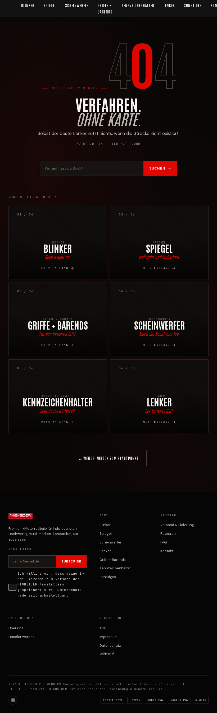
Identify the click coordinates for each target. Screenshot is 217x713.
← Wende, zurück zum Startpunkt (108, 458)
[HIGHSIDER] (20, 518)
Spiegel (106, 533)
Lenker (105, 551)
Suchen (157, 168)
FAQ (163, 542)
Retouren (168, 533)
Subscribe (71, 561)
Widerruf (107, 654)
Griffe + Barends (113, 559)
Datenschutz (69, 590)
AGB (103, 628)
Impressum (108, 637)
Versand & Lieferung (177, 525)
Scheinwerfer (110, 542)
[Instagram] (12, 700)
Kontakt (166, 551)
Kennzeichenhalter (115, 568)
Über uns (15, 628)
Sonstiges (108, 577)
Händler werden (21, 637)
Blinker (105, 525)
